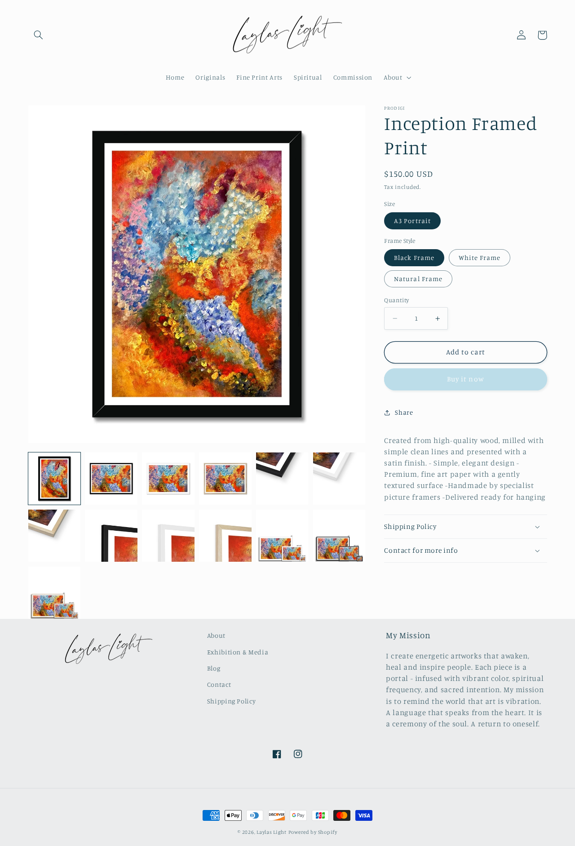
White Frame (480, 257)
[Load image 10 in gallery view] (111, 536)
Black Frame (414, 257)
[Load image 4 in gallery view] (225, 478)
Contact (219, 684)
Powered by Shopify (312, 832)
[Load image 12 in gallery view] (225, 536)
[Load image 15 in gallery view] (54, 593)
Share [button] (404, 412)
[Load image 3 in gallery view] (168, 478)
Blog (214, 668)
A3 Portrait (412, 220)
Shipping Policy (231, 701)
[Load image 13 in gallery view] (282, 536)
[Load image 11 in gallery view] (168, 536)
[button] (38, 35)
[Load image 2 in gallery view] (111, 478)
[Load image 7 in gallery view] (282, 478)
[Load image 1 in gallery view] (54, 478)
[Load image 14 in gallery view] (339, 536)
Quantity (396, 300)
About (216, 635)
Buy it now (465, 379)
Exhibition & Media (237, 652)
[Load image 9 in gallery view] (54, 536)
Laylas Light (272, 832)
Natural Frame (418, 278)
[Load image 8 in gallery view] (339, 478)
